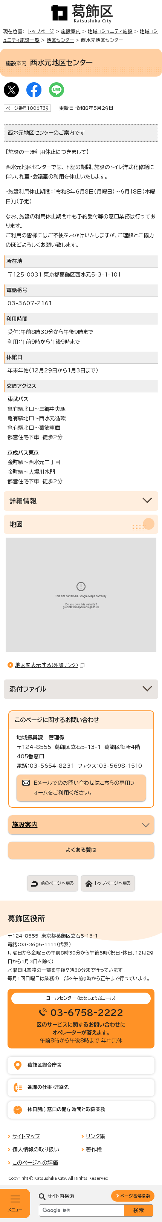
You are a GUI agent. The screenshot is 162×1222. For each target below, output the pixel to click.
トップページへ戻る (113, 883)
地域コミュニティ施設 (110, 31)
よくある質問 (81, 850)
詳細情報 (23, 501)
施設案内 (71, 31)
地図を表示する (46, 665)
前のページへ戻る (57, 883)
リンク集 (95, 1136)
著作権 (94, 1149)
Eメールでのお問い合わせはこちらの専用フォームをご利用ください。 (84, 787)
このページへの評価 (35, 1162)
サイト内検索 (60, 1196)
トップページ (41, 31)
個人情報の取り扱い (35, 1149)
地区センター (60, 40)
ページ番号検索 (135, 1196)
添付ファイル (28, 689)
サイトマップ (26, 1136)
